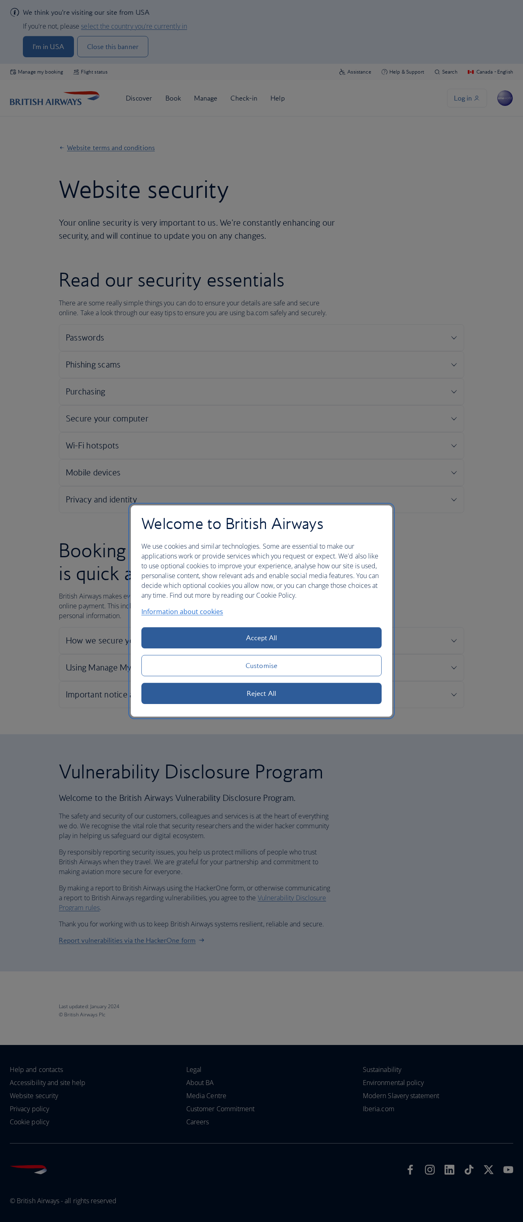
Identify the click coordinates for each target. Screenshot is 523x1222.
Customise (261, 665)
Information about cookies (182, 611)
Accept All (261, 638)
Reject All (261, 693)
